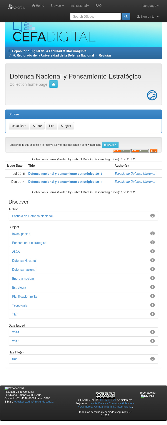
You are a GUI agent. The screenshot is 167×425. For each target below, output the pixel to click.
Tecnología (19, 305)
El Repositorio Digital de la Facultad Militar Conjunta (47, 51)
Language (149, 5)
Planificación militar (25, 296)
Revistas (105, 55)
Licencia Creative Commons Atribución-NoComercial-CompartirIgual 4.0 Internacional (106, 405)
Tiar (15, 314)
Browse (56, 5)
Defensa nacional (24, 269)
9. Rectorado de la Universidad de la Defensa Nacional (53, 55)
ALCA (16, 251)
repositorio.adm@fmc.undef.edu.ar (33, 401)
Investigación (21, 233)
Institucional (78, 5)
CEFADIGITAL (108, 400)
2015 (15, 341)
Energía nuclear (23, 278)
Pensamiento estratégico (29, 242)
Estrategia (19, 287)
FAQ (98, 5)
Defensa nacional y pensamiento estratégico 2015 (65, 173)
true (15, 359)
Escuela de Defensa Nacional (135, 173)
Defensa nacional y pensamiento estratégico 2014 (65, 181)
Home (39, 5)
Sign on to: (148, 16)
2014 (15, 332)
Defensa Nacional (24, 260)
